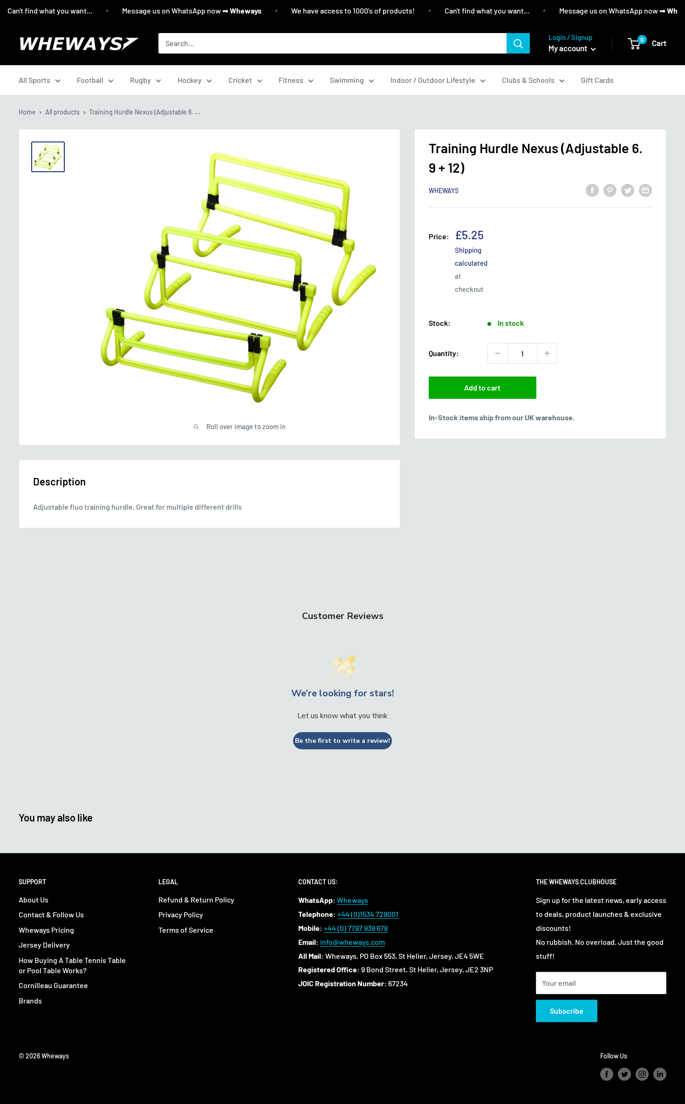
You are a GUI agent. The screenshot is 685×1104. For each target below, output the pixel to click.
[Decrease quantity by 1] (497, 353)
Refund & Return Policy (196, 899)
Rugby (140, 79)
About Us (33, 899)
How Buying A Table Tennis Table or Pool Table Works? (72, 965)
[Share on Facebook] (592, 189)
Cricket (240, 79)
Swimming (347, 79)
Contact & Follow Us (51, 914)
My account (568, 48)
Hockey (190, 79)
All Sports (34, 79)
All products (62, 112)
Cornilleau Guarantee (53, 985)
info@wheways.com (352, 941)
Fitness (291, 79)
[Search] (518, 43)
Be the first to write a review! (342, 740)
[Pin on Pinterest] (609, 189)
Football (90, 79)
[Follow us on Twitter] (624, 1074)
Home (27, 112)
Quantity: (444, 353)
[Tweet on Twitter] (627, 189)
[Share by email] (645, 189)
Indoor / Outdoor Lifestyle (432, 79)
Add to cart (482, 387)
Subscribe (566, 1010)
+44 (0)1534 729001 (367, 913)
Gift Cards (597, 79)
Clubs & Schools (528, 79)
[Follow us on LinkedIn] (659, 1074)
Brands (30, 1000)
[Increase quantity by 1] (547, 353)
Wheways (444, 191)
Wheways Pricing (46, 929)
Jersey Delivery (44, 944)
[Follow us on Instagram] (642, 1074)
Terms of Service (185, 929)
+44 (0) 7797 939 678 (356, 927)
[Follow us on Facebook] (606, 1074)
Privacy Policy (180, 914)
